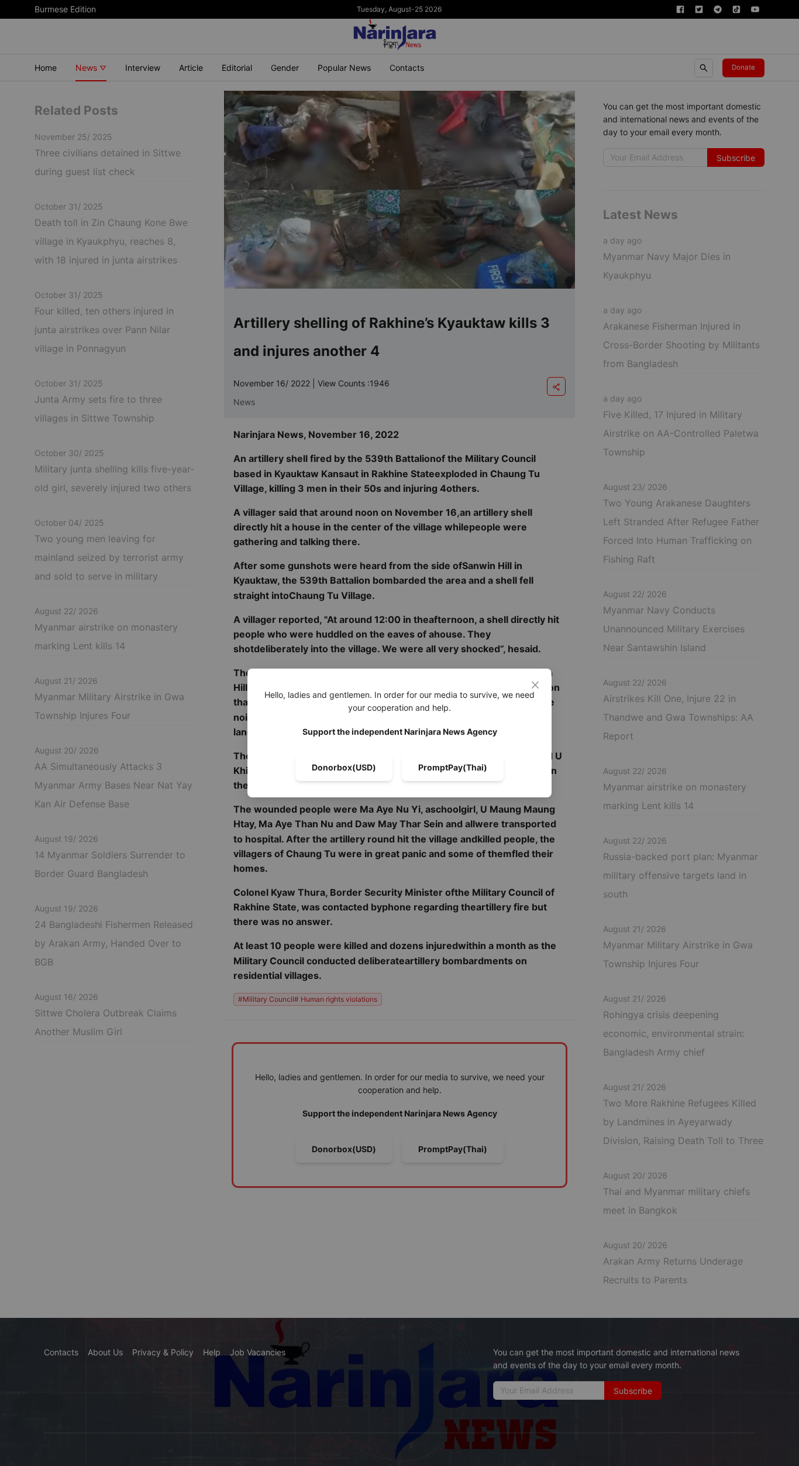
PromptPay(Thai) (452, 767)
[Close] (535, 685)
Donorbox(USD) (344, 767)
